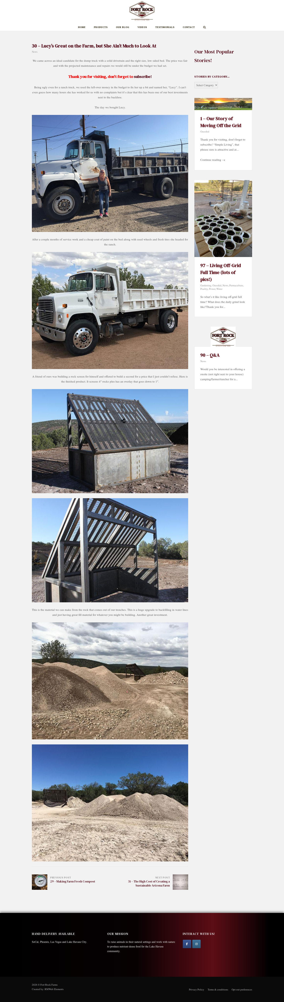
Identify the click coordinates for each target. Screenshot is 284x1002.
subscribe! (143, 76)
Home (82, 27)
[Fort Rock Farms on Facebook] (187, 944)
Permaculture (236, 285)
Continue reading (212, 160)
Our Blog (122, 27)
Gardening (205, 285)
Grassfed (204, 131)
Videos (142, 27)
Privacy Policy (196, 989)
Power (212, 289)
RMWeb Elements (54, 989)
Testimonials (164, 27)
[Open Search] (204, 27)
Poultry (204, 289)
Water (219, 289)
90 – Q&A (210, 355)
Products (101, 27)
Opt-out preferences (242, 989)
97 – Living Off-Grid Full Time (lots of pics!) (220, 272)
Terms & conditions (218, 989)
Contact (189, 27)
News (34, 51)
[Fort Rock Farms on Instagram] (196, 944)
